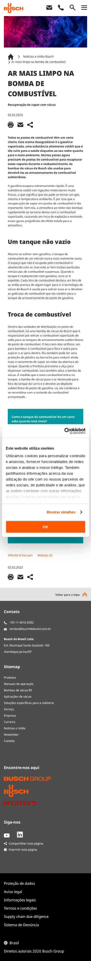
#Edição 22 (44, 555)
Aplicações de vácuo (17, 696)
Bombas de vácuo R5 (18, 690)
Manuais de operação (18, 684)
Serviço (9, 709)
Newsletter (11, 734)
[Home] (12, 56)
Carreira (9, 722)
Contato (9, 741)
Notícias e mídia (14, 728)
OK (45, 527)
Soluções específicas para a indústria (29, 703)
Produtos (10, 677)
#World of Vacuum (20, 555)
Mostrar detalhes (61, 512)
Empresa (10, 715)
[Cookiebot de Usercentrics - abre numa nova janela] (64, 431)
